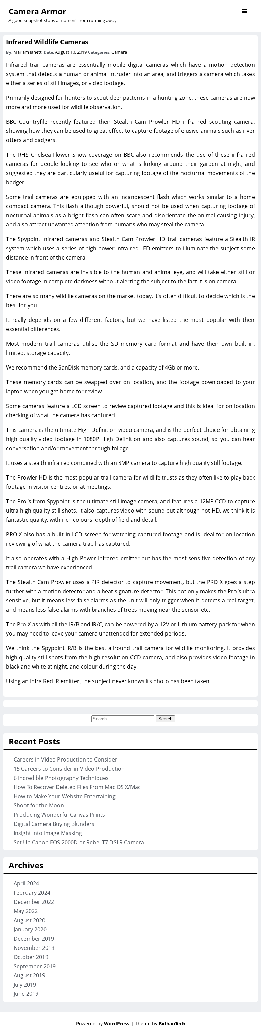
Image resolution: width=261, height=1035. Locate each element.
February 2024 (32, 892)
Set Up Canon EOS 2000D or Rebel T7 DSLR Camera (79, 842)
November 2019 (34, 948)
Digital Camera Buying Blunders (54, 824)
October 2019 (31, 957)
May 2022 (26, 911)
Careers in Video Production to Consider (65, 759)
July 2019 (25, 984)
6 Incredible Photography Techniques (61, 778)
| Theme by (158, 1023)
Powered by (102, 1023)
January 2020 (30, 929)
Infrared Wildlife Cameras (47, 41)
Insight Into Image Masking (48, 833)
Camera (119, 52)
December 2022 (34, 902)
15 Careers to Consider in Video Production (69, 768)
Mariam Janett (27, 52)
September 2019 (35, 966)
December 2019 (34, 938)
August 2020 (29, 920)
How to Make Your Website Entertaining (65, 796)
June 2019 (26, 994)
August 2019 (29, 975)
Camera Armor (37, 11)
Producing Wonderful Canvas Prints (59, 814)
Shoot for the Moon (39, 805)
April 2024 (26, 883)
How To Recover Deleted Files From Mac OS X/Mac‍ (77, 787)
